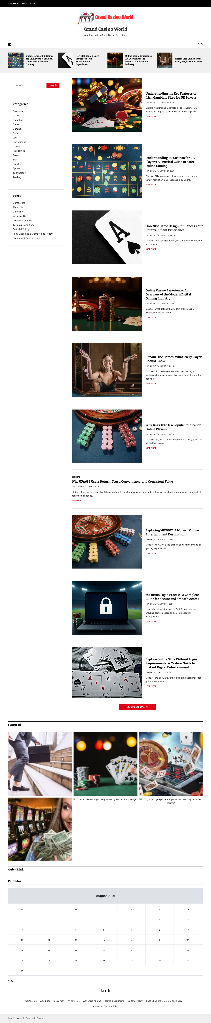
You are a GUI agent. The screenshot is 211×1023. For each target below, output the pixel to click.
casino (16, 115)
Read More (151, 116)
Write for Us (19, 216)
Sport (16, 164)
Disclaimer (19, 211)
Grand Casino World (105, 29)
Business (18, 111)
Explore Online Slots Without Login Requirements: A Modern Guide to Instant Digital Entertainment (171, 663)
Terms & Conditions (23, 224)
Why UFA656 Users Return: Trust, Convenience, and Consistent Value (122, 481)
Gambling (18, 120)
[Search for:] (28, 86)
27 (104, 960)
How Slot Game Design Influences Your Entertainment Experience (137, 60)
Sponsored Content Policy (27, 238)
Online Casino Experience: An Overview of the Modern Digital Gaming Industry (188, 60)
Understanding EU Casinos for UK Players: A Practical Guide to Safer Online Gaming (89, 60)
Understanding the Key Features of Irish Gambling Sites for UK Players (39, 60)
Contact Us (19, 202)
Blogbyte (41, 1018)
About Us (18, 207)
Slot (15, 159)
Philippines (19, 150)
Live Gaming (19, 141)
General (76, 477)
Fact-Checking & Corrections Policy (33, 233)
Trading (17, 177)
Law (15, 137)
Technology (19, 172)
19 (76, 950)
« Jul (11, 980)
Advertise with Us (22, 220)
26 (76, 960)
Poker (16, 155)
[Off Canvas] (9, 44)
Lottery (17, 146)
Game (16, 124)
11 (49, 940)
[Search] (202, 44)
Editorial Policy (21, 229)
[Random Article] (197, 44)
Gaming (17, 128)
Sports (16, 168)
